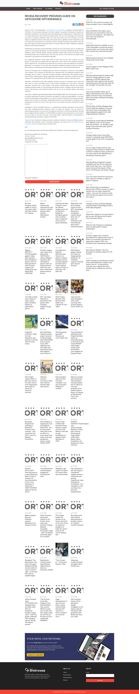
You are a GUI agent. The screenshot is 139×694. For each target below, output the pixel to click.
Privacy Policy (67, 675)
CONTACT (58, 9)
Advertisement (67, 677)
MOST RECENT (37, 9)
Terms (65, 672)
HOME (28, 9)
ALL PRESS (48, 9)
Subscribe (100, 680)
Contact (65, 680)
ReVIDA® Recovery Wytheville (56, 30)
